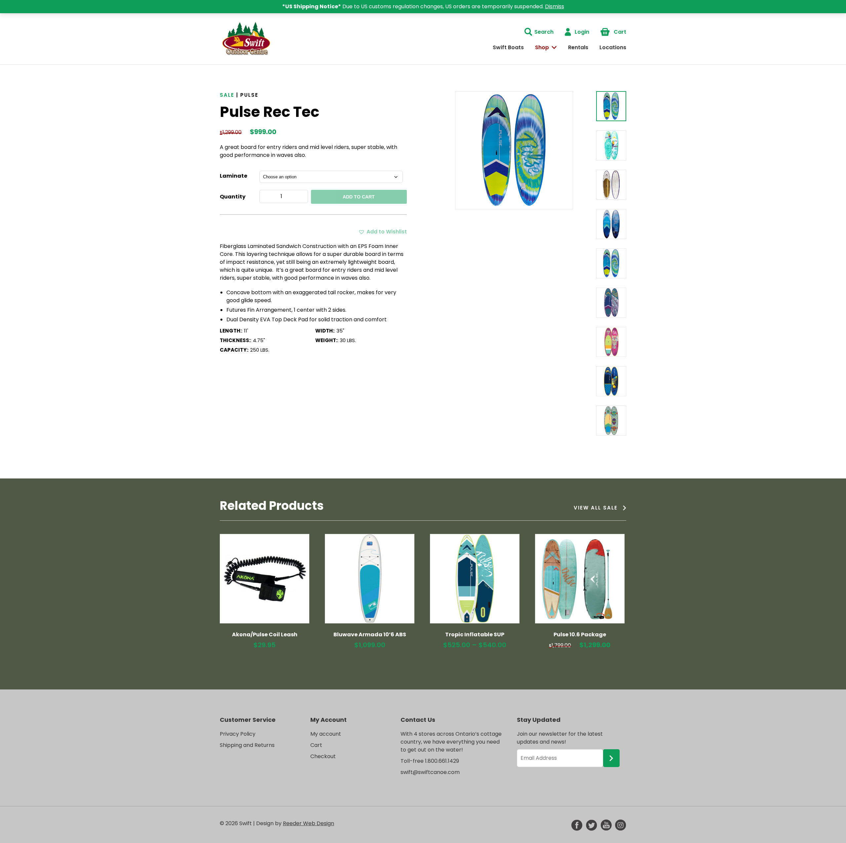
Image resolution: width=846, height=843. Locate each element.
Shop (542, 47)
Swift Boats (508, 47)
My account (325, 734)
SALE (227, 94)
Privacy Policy (237, 734)
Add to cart (359, 196)
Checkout (323, 756)
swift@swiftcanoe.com (430, 772)
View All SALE (596, 507)
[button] (382, 232)
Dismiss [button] (554, 6)
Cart (620, 32)
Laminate (233, 176)
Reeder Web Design (308, 823)
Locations (612, 47)
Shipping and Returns (247, 745)
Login (582, 32)
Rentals (578, 47)
